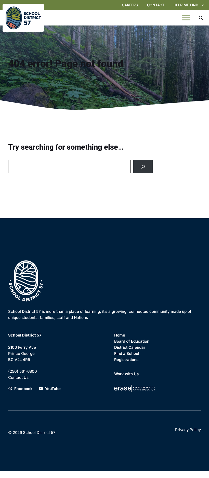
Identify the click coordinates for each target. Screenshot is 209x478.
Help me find (186, 5)
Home (119, 335)
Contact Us (18, 377)
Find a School (126, 353)
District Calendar (129, 347)
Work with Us (126, 373)
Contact (155, 5)
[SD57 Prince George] (23, 18)
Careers (130, 5)
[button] (201, 17)
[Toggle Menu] (186, 18)
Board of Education (131, 341)
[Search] (143, 166)
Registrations (126, 359)
